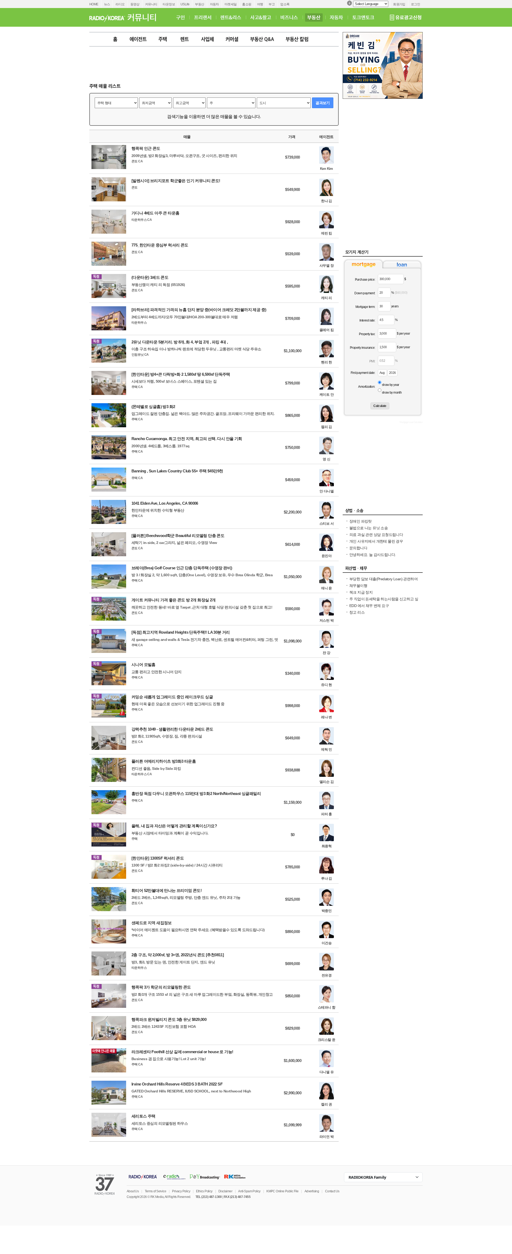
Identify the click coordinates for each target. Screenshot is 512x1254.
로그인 (415, 4)
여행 (260, 4)
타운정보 (169, 4)
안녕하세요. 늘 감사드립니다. (372, 554)
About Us (133, 1191)
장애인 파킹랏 (360, 521)
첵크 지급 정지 (361, 592)
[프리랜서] (202, 17)
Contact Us (332, 1191)
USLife (185, 4)
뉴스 (107, 4)
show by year (390, 385)
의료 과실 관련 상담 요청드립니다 (376, 534)
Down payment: (364, 293)
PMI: (372, 361)
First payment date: (363, 373)
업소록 (284, 4)
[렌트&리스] (231, 17)
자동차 (214, 4)
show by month (392, 392)
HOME (93, 4)
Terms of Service (155, 1191)
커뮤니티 (151, 4)
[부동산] (313, 17)
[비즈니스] (289, 17)
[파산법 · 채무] (382, 569)
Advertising (312, 1191)
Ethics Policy (204, 1191)
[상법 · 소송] (382, 512)
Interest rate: (367, 320)
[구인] (180, 17)
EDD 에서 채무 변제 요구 (369, 606)
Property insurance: (362, 348)
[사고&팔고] (261, 17)
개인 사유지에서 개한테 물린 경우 (376, 541)
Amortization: (366, 387)
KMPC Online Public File (282, 1191)
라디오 (120, 4)
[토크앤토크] (363, 17)
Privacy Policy (181, 1191)
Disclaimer (225, 1191)
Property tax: (367, 334)
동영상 (134, 4)
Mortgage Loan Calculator (411, 422)
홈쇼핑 (246, 4)
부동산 (199, 4)
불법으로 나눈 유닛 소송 (368, 528)
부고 (272, 4)
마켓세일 (231, 4)
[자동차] (336, 17)
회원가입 (399, 4)
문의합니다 (358, 548)
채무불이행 (358, 585)
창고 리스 (357, 612)
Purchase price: (365, 279)
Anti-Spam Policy (249, 1191)
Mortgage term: (365, 307)
